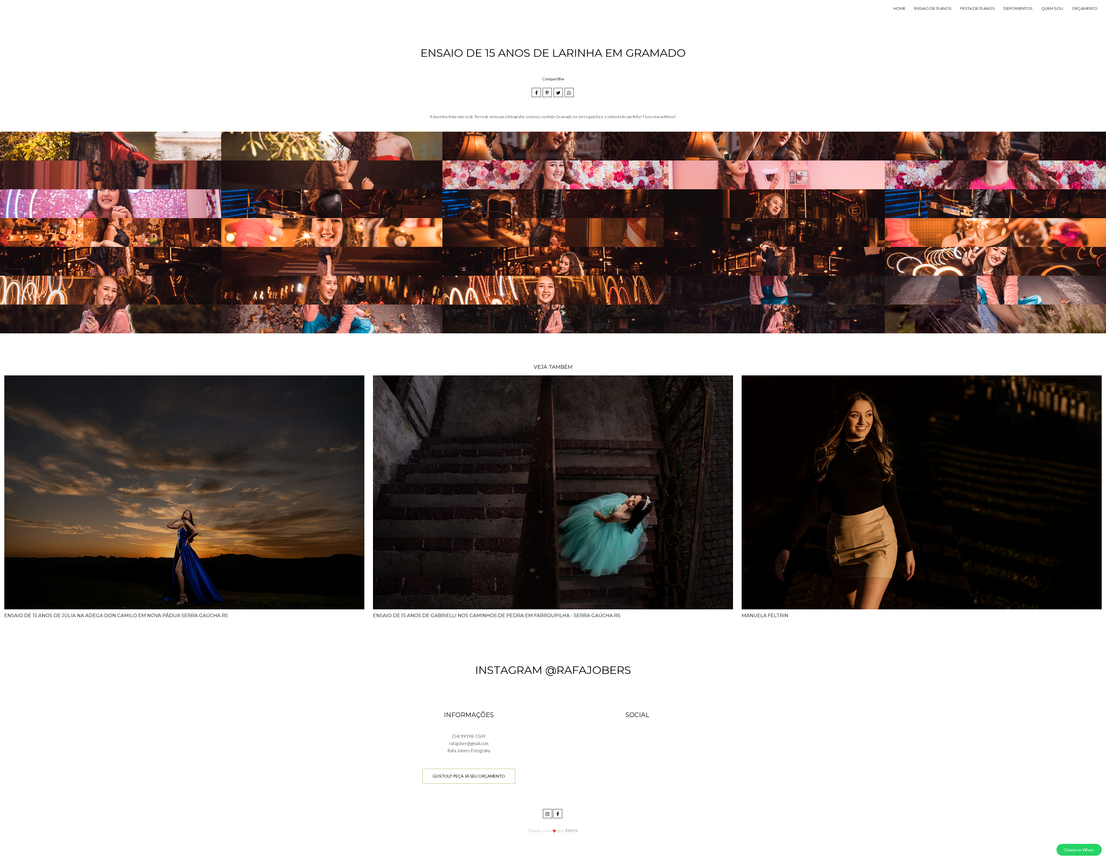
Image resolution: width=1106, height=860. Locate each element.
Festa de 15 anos (977, 8)
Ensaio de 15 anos (933, 8)
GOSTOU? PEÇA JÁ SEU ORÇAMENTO (469, 776)
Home (899, 8)
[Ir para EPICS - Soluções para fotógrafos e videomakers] (553, 830)
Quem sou (1052, 8)
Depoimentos (1018, 8)
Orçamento (1084, 8)
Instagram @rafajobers (553, 670)
